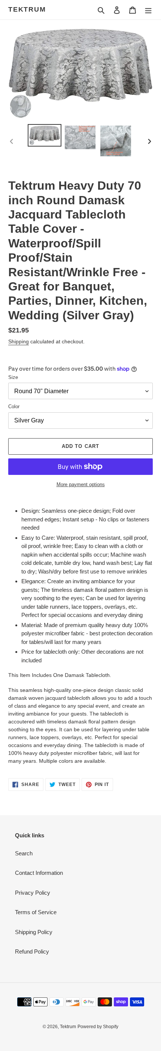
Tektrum (27, 9)
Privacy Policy (32, 892)
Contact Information (39, 873)
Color (13, 406)
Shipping (18, 341)
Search (24, 853)
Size (13, 377)
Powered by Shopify (98, 1026)
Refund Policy (32, 951)
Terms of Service (36, 912)
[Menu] (148, 10)
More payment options (81, 484)
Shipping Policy (33, 932)
